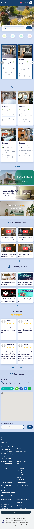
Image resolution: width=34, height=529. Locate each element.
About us (19, 505)
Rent (2, 439)
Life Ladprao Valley (21, 451)
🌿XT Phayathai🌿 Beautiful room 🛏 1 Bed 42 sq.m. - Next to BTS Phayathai (25, 146)
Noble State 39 (20, 472)
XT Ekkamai (19, 470)
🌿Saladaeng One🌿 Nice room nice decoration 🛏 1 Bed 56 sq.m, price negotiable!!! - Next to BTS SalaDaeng (25, 110)
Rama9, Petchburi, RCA (7, 446)
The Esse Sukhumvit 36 (22, 475)
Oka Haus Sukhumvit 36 (22, 466)
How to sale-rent (22, 508)
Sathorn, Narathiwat (7, 482)
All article (16, 305)
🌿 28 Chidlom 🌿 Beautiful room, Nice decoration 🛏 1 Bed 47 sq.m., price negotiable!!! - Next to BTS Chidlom (24, 63)
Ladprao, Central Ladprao (8, 502)
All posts (16, 166)
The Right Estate (7, 3)
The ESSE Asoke (20, 477)
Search (29, 28)
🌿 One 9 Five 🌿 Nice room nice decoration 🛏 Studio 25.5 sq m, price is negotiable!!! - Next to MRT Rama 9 (8, 110)
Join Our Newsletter (7, 423)
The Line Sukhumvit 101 (22, 485)
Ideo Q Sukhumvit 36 (21, 468)
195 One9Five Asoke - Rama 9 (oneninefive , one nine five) (8, 454)
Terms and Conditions (23, 499)
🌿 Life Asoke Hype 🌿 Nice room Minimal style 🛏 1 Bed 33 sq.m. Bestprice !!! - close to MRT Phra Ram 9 (9, 63)
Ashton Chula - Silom (6, 495)
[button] (31, 16)
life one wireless (5, 466)
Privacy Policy (20, 502)
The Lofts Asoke (20, 479)
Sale (2, 437)
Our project (4, 442)
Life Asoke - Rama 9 (6, 458)
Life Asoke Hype (5, 449)
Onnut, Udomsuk (21, 482)
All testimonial (16, 367)
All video (16, 261)
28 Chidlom (4, 468)
